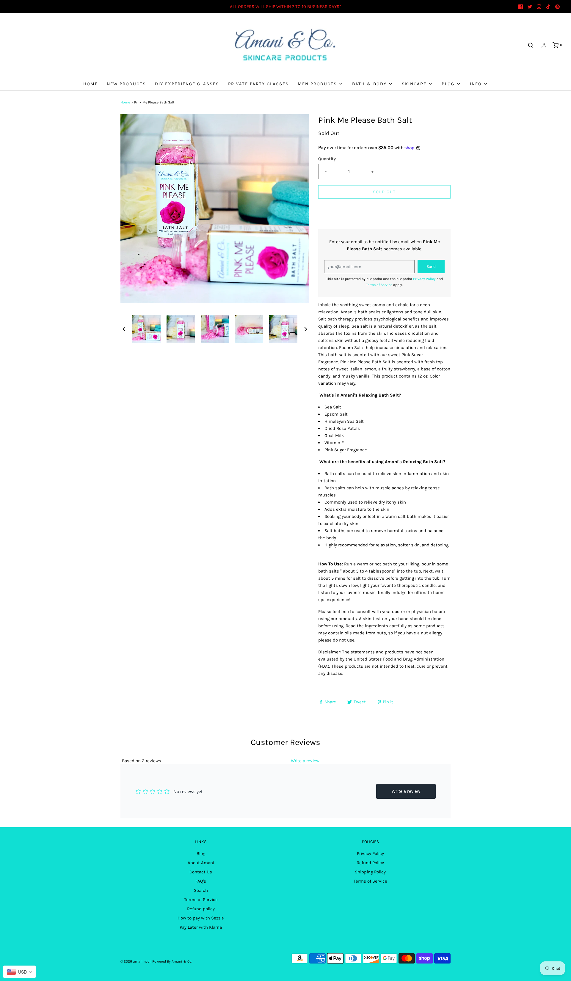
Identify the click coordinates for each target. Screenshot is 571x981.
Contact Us (200, 872)
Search (201, 890)
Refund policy (201, 908)
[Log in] (544, 45)
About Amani (201, 862)
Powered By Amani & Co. (172, 961)
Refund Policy (370, 862)
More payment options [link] (384, 225)
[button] (124, 329)
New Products (126, 84)
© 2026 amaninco (135, 961)
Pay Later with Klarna (201, 927)
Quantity (327, 158)
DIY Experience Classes (187, 84)
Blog (201, 853)
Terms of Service (379, 285)
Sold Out (384, 191)
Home (90, 84)
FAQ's (200, 881)
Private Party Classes (258, 84)
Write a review (305, 760)
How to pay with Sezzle (201, 918)
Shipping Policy (370, 872)
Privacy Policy (424, 279)
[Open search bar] (530, 45)
